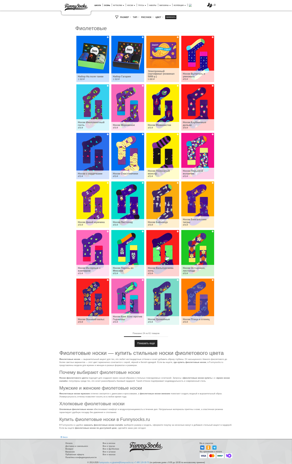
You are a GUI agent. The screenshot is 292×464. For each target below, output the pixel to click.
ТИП (135, 17)
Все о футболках (111, 449)
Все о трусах (109, 446)
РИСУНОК (146, 17)
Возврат (69, 449)
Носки (130, 5)
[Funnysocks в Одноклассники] (209, 447)
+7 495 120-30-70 (141, 462)
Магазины (164, 5)
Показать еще (146, 343)
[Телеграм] (214, 447)
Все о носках (109, 443)
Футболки (118, 5)
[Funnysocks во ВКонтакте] (203, 447)
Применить (171, 17)
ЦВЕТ (158, 17)
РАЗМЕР (124, 17)
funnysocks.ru (105, 462)
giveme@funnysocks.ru (122, 462)
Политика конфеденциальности (81, 457)
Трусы (141, 5)
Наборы (152, 5)
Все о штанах (109, 452)
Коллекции (179, 5)
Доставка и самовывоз (76, 446)
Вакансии (70, 452)
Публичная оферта (74, 454)
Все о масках (109, 454)
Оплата (68, 443)
